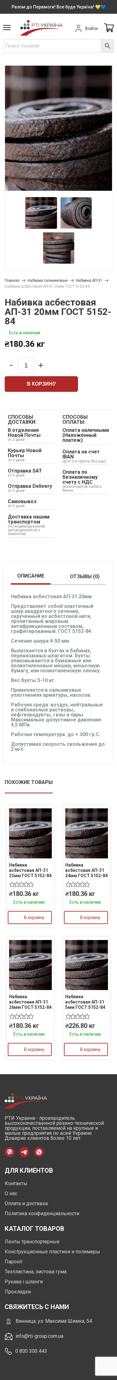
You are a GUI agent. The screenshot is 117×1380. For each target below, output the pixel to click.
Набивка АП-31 (89, 280)
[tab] (31, 576)
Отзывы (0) (85, 576)
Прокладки (18, 1292)
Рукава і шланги (24, 1282)
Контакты (16, 1183)
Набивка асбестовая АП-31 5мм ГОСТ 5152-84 (85, 1002)
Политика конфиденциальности (42, 1213)
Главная (12, 280)
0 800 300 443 (31, 1351)
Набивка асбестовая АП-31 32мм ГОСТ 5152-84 (30, 870)
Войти (91, 28)
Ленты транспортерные (32, 1242)
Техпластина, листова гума (35, 1272)
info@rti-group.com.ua (39, 1336)
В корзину (41, 384)
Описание (30, 576)
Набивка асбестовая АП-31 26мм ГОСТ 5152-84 (30, 1002)
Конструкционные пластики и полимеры (52, 1252)
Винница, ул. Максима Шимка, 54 (54, 1321)
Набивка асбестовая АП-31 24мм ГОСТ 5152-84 (86, 870)
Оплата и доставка (26, 1203)
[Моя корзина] (109, 28)
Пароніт (14, 1262)
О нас (11, 1193)
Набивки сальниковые (47, 280)
